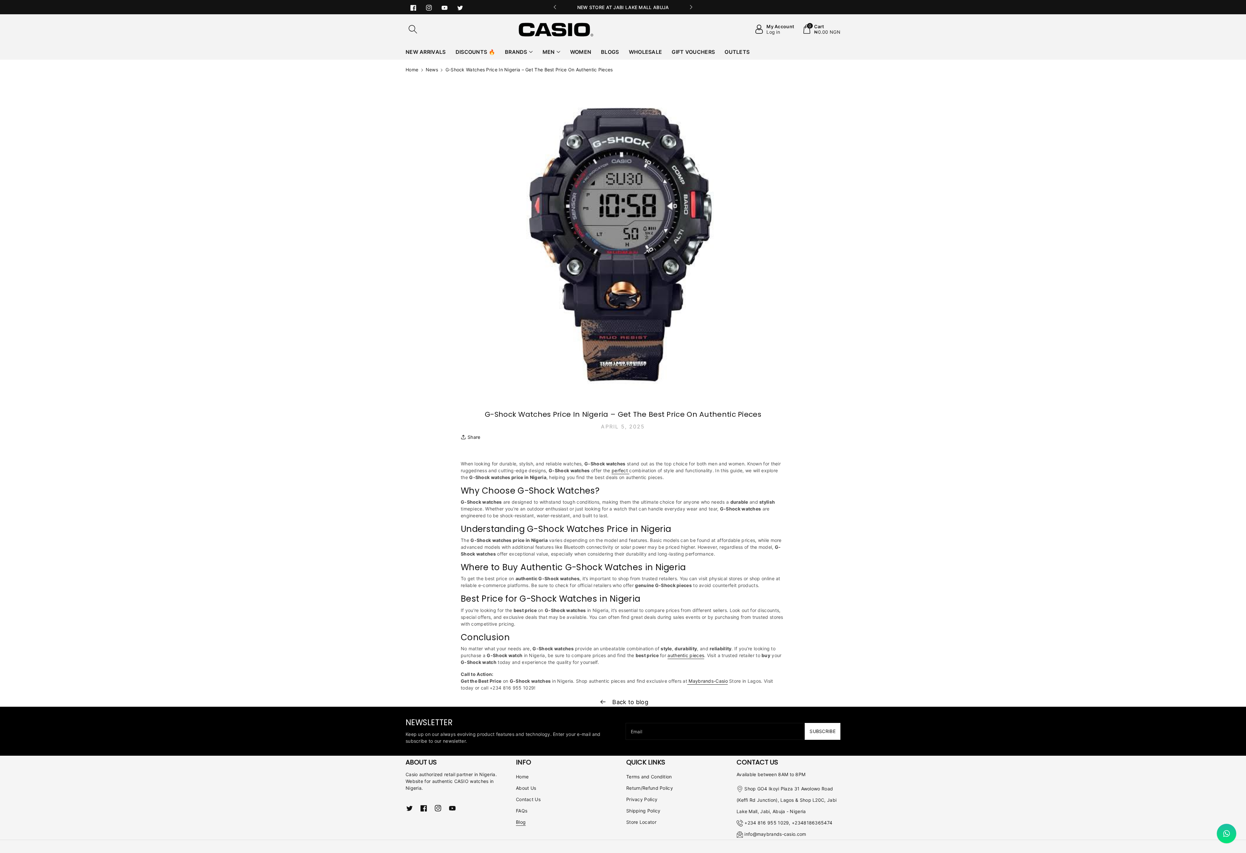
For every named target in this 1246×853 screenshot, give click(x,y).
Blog (521, 822)
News (432, 69)
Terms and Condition (649, 776)
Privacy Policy (641, 799)
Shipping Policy (643, 810)
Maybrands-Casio (707, 681)
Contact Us (528, 799)
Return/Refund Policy (649, 788)
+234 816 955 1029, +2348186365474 (788, 822)
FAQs (521, 810)
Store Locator (641, 822)
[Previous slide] (555, 7)
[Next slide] (691, 7)
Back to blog (629, 702)
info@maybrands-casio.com (775, 834)
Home (412, 69)
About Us (526, 788)
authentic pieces (685, 655)
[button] (413, 29)
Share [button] (474, 437)
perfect (620, 470)
